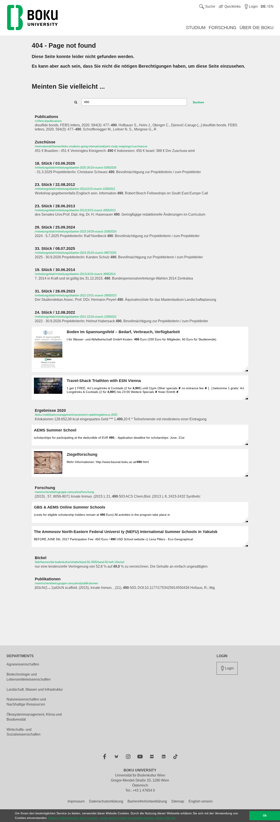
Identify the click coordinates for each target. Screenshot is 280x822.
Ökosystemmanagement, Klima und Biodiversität (34, 717)
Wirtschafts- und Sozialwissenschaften (23, 732)
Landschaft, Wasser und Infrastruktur (35, 689)
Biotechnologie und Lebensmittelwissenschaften (29, 676)
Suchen (198, 102)
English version (201, 801)
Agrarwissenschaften (23, 664)
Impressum (76, 801)
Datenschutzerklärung (106, 801)
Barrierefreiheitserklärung (147, 801)
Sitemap (177, 801)
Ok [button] (265, 815)
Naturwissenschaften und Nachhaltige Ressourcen (26, 701)
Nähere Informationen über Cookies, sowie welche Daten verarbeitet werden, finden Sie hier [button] (112, 818)
